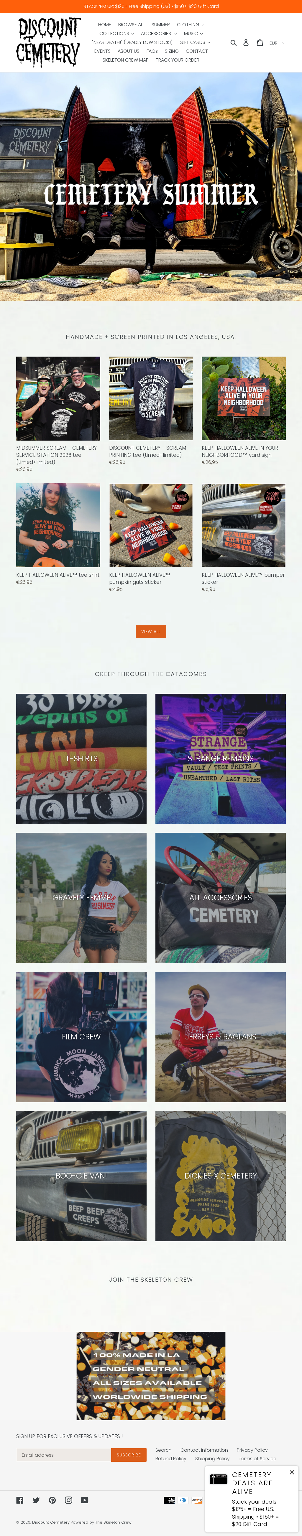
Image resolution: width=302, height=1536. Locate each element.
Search (163, 1450)
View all (151, 631)
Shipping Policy (212, 1458)
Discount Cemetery (51, 1522)
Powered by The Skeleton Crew (101, 1522)
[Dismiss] (292, 1473)
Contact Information (204, 1450)
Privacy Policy (252, 1450)
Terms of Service (257, 1458)
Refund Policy (170, 1458)
